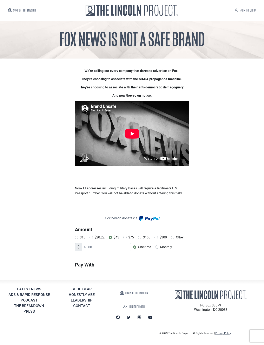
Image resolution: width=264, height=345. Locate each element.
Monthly (166, 247)
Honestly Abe (82, 294)
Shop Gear (82, 289)
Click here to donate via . (132, 218)
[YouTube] (150, 317)
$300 (163, 237)
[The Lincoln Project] (132, 10)
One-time (144, 247)
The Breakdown (29, 306)
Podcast (29, 300)
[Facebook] (118, 317)
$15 (82, 237)
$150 (146, 237)
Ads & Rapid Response (29, 294)
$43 (116, 237)
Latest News (29, 289)
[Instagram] (139, 317)
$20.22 (99, 237)
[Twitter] (128, 317)
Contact (81, 306)
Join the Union (248, 10)
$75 (131, 237)
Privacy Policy (223, 333)
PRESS (29, 311)
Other (180, 237)
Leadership (82, 300)
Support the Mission (24, 10)
